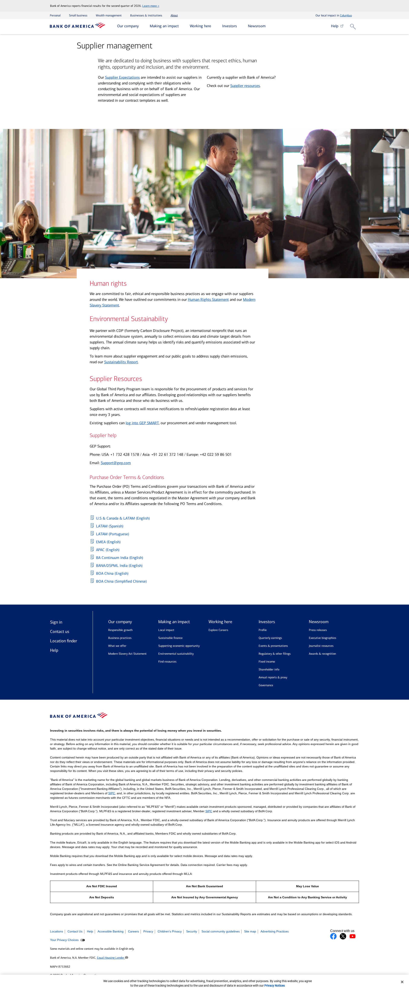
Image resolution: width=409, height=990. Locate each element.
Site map (250, 931)
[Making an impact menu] (181, 26)
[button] (354, 27)
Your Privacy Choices (64, 940)
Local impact (166, 630)
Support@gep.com (116, 462)
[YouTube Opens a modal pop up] (352, 936)
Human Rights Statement (208, 299)
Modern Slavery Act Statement (127, 654)
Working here (200, 26)
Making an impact (164, 26)
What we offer (117, 646)
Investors (229, 26)
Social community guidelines (221, 931)
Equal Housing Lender (111, 958)
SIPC (111, 793)
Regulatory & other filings (275, 654)
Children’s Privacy (170, 931)
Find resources (167, 661)
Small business (78, 15)
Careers (133, 931)
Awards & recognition (322, 654)
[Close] (402, 982)
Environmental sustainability (176, 654)
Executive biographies (322, 638)
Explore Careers (218, 630)
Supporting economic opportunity (179, 646)
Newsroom (257, 26)
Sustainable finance (170, 638)
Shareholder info (269, 669)
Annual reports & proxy (273, 677)
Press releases (318, 630)
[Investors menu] (240, 26)
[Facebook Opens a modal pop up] (333, 936)
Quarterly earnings (270, 638)
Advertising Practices (275, 931)
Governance (266, 685)
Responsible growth (120, 630)
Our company (128, 26)
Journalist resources (321, 646)
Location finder (63, 640)
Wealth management (109, 15)
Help (335, 26)
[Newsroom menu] (268, 26)
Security (191, 931)
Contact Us (75, 931)
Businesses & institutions (146, 15)
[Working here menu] (214, 26)
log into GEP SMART (142, 423)
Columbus (346, 15)
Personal (55, 15)
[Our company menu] (141, 26)
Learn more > (150, 6)
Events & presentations (273, 646)
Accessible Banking (111, 931)
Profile (263, 630)
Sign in (56, 622)
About (174, 15)
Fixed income (267, 661)
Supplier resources (245, 85)
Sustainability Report (121, 362)
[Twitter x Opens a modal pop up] (343, 936)
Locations (56, 931)
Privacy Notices (274, 985)
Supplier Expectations (122, 77)
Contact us (59, 631)
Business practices (119, 638)
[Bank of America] (77, 26)
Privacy (148, 931)
